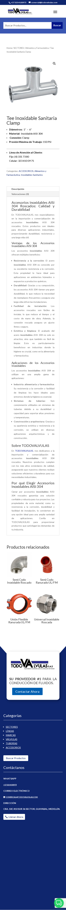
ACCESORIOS (26, 171)
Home (9, 48)
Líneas (10, 731)
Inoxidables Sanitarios (32, 174)
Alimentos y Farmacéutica (37, 48)
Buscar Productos (16, 758)
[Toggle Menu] (55, 12)
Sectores (12, 726)
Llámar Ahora (15, 816)
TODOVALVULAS (24, 450)
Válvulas (11, 739)
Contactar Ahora (27, 691)
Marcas (11, 735)
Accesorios (13, 747)
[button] (54, 63)
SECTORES (19, 48)
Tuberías (11, 743)
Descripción (18, 189)
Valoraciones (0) (20, 194)
